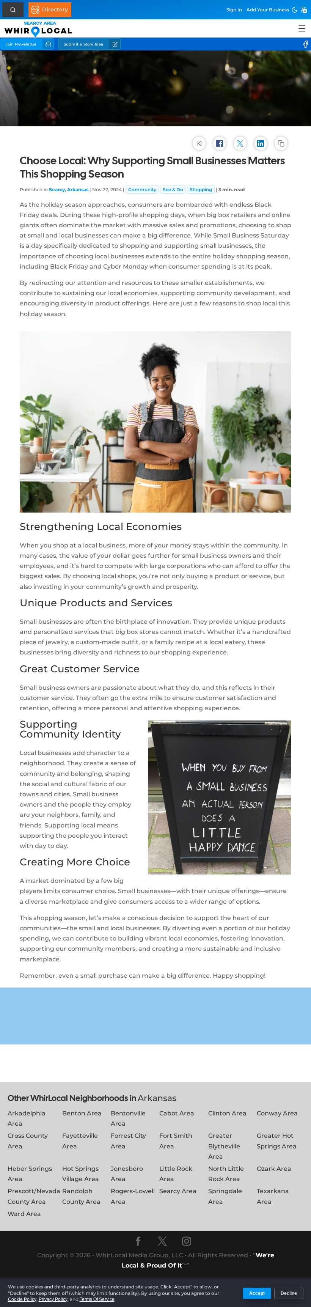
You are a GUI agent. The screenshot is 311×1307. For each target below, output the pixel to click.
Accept (257, 1293)
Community (142, 189)
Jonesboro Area (127, 1174)
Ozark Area (274, 1168)
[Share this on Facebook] (219, 143)
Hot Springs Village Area (80, 1174)
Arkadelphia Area (27, 1118)
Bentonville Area (128, 1118)
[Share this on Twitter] (240, 143)
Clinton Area (227, 1113)
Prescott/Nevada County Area (34, 1196)
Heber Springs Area (30, 1174)
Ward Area (24, 1213)
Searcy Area (177, 1191)
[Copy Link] (281, 143)
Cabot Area (176, 1113)
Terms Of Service (97, 1299)
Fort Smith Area (175, 1141)
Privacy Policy (53, 1299)
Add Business (268, 10)
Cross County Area (28, 1141)
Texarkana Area (273, 1196)
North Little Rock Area (226, 1174)
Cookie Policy (22, 1299)
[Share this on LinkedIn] (260, 143)
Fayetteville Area (80, 1141)
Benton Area (82, 1113)
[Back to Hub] (199, 143)
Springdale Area (225, 1196)
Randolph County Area (81, 1196)
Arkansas (157, 1098)
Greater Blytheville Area (224, 1146)
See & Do (173, 189)
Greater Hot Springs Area (277, 1141)
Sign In (234, 10)
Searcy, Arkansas (68, 189)
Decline (289, 1293)
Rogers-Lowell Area (133, 1196)
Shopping (201, 189)
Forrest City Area (128, 1141)
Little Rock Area (175, 1174)
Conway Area (277, 1113)
